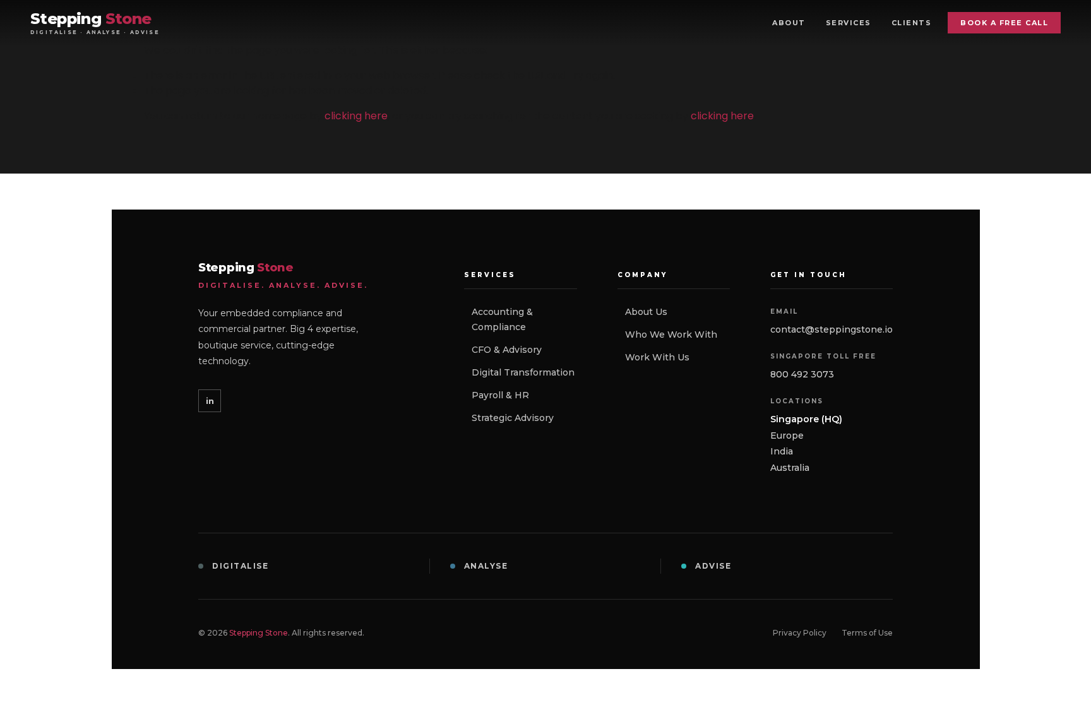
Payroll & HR (500, 395)
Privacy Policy (799, 632)
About (789, 22)
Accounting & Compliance (502, 319)
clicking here (356, 116)
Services (848, 22)
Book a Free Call (1004, 22)
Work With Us (657, 357)
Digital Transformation (523, 372)
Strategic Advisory (513, 418)
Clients (911, 22)
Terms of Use (867, 632)
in (210, 401)
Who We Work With (671, 334)
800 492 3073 (802, 374)
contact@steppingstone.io (831, 329)
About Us (646, 311)
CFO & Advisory (507, 349)
